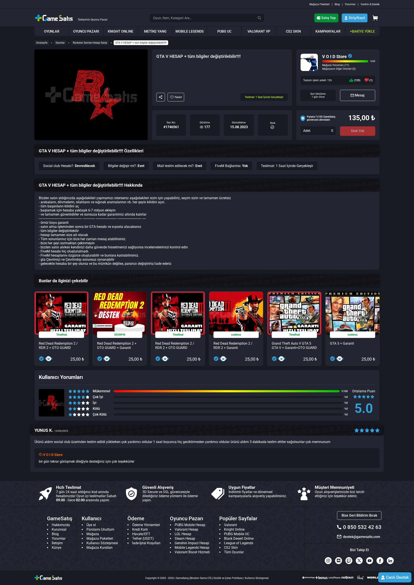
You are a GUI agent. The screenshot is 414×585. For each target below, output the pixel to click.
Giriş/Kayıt (357, 18)
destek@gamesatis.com (361, 537)
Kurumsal (59, 529)
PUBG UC (224, 31)
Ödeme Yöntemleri (146, 525)
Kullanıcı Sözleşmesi (102, 543)
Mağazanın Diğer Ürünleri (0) (339, 68)
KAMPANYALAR (327, 31)
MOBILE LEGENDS (190, 31)
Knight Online (234, 529)
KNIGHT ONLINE (120, 31)
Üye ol (91, 525)
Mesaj (359, 95)
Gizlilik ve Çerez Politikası (228, 578)
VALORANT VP (259, 31)
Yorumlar (350, 4)
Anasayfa (41, 42)
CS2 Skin (231, 548)
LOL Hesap (183, 534)
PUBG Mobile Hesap (190, 525)
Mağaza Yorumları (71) (335, 65)
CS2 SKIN (293, 31)
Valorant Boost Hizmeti (192, 552)
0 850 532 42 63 (362, 527)
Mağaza (92, 534)
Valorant (230, 525)
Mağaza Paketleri (319, 4)
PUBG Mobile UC (236, 534)
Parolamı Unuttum (100, 529)
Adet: (307, 130)
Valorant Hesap (186, 529)
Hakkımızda (61, 525)
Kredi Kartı (140, 529)
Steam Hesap (185, 538)
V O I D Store (334, 56)
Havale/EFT (141, 534)
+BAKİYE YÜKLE (362, 31)
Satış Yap (328, 18)
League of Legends (238, 543)
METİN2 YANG (155, 31)
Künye (56, 548)
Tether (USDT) (143, 538)
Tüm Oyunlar (234, 552)
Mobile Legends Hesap (192, 548)
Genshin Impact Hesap (192, 543)
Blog (337, 4)
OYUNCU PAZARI (86, 31)
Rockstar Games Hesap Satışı (90, 42)
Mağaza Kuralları (99, 548)
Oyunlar (60, 42)
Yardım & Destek (370, 4)
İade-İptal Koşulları (146, 543)
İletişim (57, 543)
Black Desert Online (239, 538)
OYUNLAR (51, 31)
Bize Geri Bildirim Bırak (359, 515)
